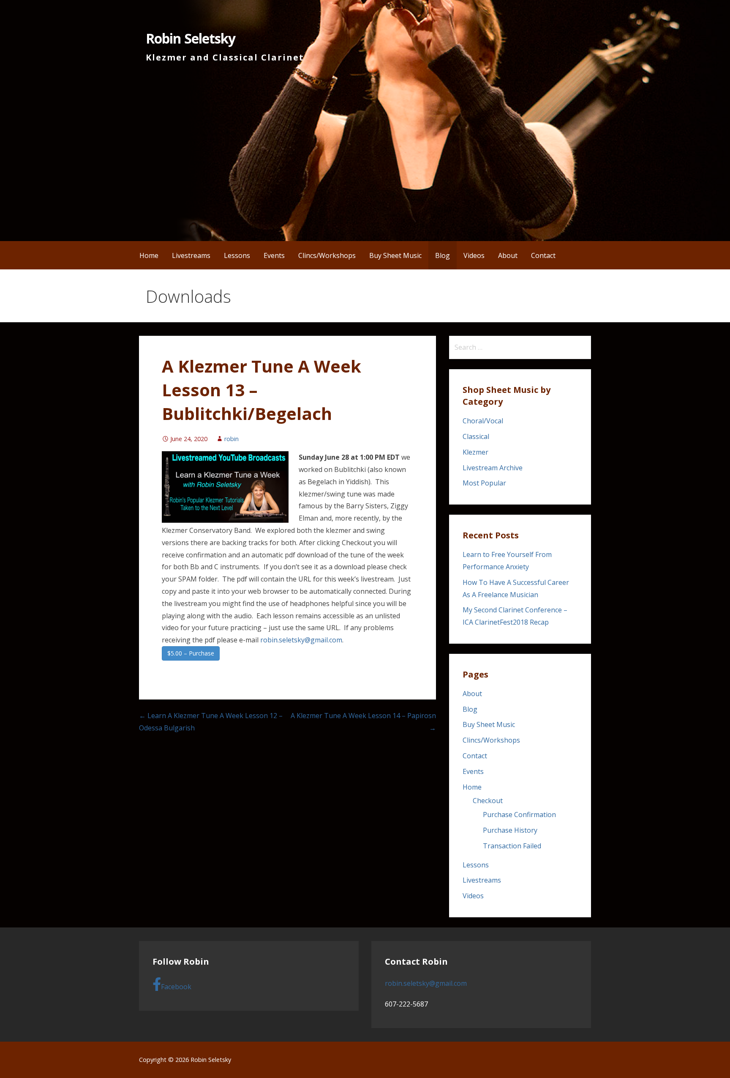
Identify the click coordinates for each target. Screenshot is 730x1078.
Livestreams (191, 255)
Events (274, 255)
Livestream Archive (493, 467)
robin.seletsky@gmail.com (301, 640)
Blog (442, 255)
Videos (474, 255)
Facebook (176, 986)
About (508, 255)
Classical (476, 436)
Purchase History (510, 830)
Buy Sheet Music (395, 255)
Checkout (488, 800)
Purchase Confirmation (519, 814)
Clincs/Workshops (327, 255)
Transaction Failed (512, 845)
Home (148, 255)
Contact (543, 255)
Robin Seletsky (190, 38)
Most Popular (484, 483)
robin (231, 439)
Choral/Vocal (483, 420)
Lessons (237, 255)
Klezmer (475, 452)
